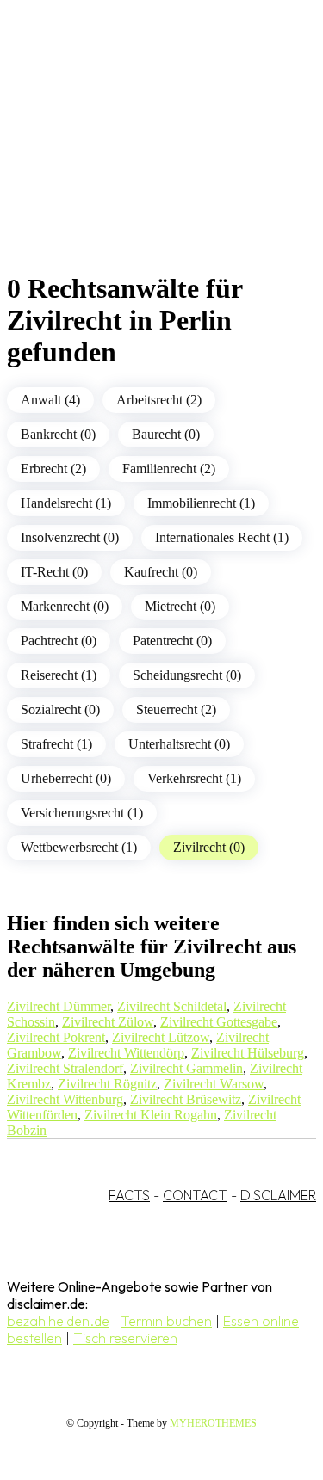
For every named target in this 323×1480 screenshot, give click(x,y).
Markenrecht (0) (65, 606)
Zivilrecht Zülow (107, 1021)
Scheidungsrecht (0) (187, 675)
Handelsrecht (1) (66, 503)
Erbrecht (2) (53, 468)
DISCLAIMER (278, 1195)
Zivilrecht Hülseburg (247, 1052)
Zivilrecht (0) (209, 847)
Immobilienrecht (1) (201, 503)
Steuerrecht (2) (176, 709)
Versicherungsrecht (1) (82, 812)
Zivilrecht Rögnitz (107, 1083)
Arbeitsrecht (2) (159, 399)
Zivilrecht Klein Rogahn (150, 1114)
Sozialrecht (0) (60, 709)
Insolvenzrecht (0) (70, 537)
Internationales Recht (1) (222, 537)
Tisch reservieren (125, 1338)
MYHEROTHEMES (213, 1423)
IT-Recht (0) (54, 571)
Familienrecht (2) (168, 468)
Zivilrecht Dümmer (58, 1006)
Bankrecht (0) (58, 434)
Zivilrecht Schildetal (172, 1006)
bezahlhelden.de (58, 1320)
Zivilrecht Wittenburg (65, 1099)
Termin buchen (166, 1320)
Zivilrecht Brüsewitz (185, 1099)
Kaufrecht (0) (160, 571)
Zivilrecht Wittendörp (126, 1052)
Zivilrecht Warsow (214, 1083)
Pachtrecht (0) (58, 640)
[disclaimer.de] (144, 155)
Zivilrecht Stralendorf (65, 1068)
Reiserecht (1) (58, 675)
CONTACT (195, 1195)
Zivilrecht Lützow (160, 1037)
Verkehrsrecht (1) (194, 778)
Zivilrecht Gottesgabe (218, 1021)
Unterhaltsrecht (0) (179, 744)
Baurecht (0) (166, 434)
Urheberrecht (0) (66, 778)
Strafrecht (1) (56, 744)
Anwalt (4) (50, 399)
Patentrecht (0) (172, 640)
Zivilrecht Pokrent (56, 1037)
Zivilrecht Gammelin (186, 1068)
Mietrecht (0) (180, 606)
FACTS (129, 1195)
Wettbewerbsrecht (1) (79, 847)
